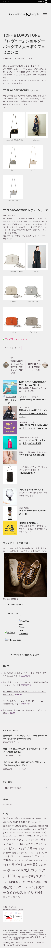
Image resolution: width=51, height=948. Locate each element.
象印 (24, 443)
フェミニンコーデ (19, 860)
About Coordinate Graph (13, 910)
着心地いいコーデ (19, 887)
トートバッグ (20, 769)
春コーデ (22, 882)
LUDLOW (16, 829)
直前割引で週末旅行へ (28, 523)
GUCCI (20, 826)
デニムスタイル (29, 852)
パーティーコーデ (12, 348)
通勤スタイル (28, 892)
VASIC (13, 840)
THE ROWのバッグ (27, 473)
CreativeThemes (19, 945)
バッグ (30, 58)
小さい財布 (23, 877)
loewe (7, 829)
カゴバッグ (34, 843)
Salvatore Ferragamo (12, 836)
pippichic (20, 833)
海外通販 (39, 882)
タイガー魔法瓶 (34, 443)
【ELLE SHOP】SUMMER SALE (33, 399)
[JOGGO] (10, 387)
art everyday (8, 804)
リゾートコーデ (25, 864)
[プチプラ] (10, 496)
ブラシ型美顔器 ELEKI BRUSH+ (32, 455)
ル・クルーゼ (24, 440)
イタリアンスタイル (30, 839)
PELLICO (11, 833)
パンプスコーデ (22, 856)
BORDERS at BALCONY (28, 818)
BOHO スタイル (10, 818)
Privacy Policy (8, 930)
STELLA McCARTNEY (32, 836)
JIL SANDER (31, 826)
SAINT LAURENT (35, 832)
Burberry (36, 822)
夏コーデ (15, 870)
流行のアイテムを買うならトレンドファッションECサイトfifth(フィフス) (33, 413)
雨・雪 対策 (11, 897)
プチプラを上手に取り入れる (31, 489)
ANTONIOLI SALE (17, 605)
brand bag (22, 821)
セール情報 (13, 852)
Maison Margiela (29, 829)
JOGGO (43, 826)
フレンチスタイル (36, 860)
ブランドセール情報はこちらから (26, 655)
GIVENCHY (8, 826)
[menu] (45, 15)
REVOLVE (13, 613)
